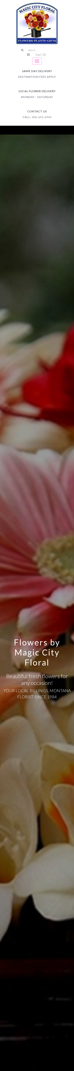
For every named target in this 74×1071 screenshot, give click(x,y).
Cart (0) (41, 54)
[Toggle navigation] (37, 61)
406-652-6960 (41, 117)
